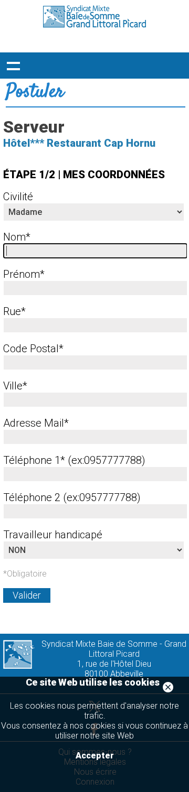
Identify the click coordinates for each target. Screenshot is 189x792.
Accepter (95, 756)
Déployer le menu (13, 65)
